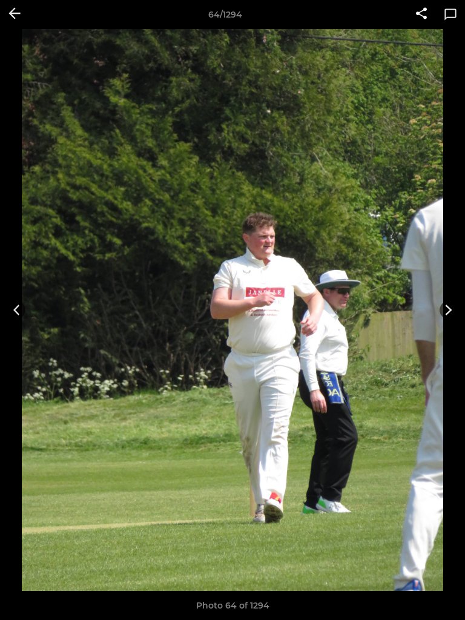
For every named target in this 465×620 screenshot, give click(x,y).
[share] (421, 14)
